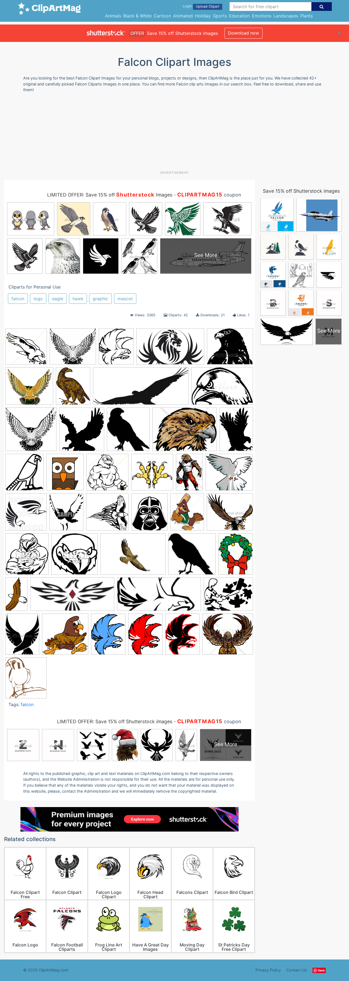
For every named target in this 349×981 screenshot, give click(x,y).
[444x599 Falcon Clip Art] (182, 636)
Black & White (137, 16)
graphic (100, 298)
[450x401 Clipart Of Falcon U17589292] (230, 349)
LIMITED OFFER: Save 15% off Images (109, 195)
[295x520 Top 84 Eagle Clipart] (16, 596)
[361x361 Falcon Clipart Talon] (152, 474)
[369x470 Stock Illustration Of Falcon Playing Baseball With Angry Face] (187, 514)
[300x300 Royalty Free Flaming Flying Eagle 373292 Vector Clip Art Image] (107, 514)
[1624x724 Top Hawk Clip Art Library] (140, 388)
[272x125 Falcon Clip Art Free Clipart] (159, 597)
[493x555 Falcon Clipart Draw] (65, 474)
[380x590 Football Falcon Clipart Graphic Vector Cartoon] (189, 474)
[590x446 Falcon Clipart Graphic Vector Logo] (184, 432)
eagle (57, 298)
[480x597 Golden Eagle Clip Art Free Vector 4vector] (73, 388)
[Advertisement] (174, 134)
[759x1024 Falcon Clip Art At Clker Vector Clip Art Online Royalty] (145, 636)
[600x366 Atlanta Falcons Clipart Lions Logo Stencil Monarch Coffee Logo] (170, 349)
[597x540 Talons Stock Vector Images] (230, 514)
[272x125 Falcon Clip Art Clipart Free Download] (72, 597)
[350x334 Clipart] (31, 432)
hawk (78, 298)
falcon (17, 298)
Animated (183, 16)
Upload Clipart (207, 6)
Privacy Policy (268, 970)
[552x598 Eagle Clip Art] (81, 432)
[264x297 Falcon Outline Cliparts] (26, 680)
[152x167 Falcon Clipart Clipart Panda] (24, 474)
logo (38, 298)
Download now (243, 33)
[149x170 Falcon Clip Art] (128, 432)
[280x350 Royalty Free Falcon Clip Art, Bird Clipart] (66, 514)
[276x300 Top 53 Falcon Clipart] (27, 557)
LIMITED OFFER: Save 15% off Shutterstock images (114, 721)
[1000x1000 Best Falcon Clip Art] (65, 637)
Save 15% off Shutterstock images (301, 191)
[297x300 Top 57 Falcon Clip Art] (74, 557)
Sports (220, 16)
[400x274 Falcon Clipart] (222, 388)
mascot (125, 298)
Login (187, 6)
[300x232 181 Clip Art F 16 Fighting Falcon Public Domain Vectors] (228, 596)
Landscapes (285, 16)
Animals (113, 16)
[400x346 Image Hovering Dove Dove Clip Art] (229, 474)
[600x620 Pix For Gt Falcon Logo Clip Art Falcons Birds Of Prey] (26, 514)
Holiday (203, 16)
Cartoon (162, 16)
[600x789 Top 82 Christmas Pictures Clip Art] (236, 556)
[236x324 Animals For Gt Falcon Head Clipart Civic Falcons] (22, 636)
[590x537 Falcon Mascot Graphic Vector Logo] (228, 636)
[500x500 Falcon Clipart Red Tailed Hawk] (26, 349)
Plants (306, 16)
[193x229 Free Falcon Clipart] (116, 349)
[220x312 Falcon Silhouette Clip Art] (236, 431)
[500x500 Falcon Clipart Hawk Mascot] (107, 474)
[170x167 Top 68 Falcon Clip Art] (192, 557)
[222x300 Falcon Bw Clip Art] (108, 637)
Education (239, 16)
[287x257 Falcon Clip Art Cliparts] (29, 388)
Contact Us (296, 970)
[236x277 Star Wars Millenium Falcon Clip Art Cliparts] (149, 514)
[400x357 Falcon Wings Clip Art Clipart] (73, 349)
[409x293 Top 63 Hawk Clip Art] (133, 557)
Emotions (261, 16)
